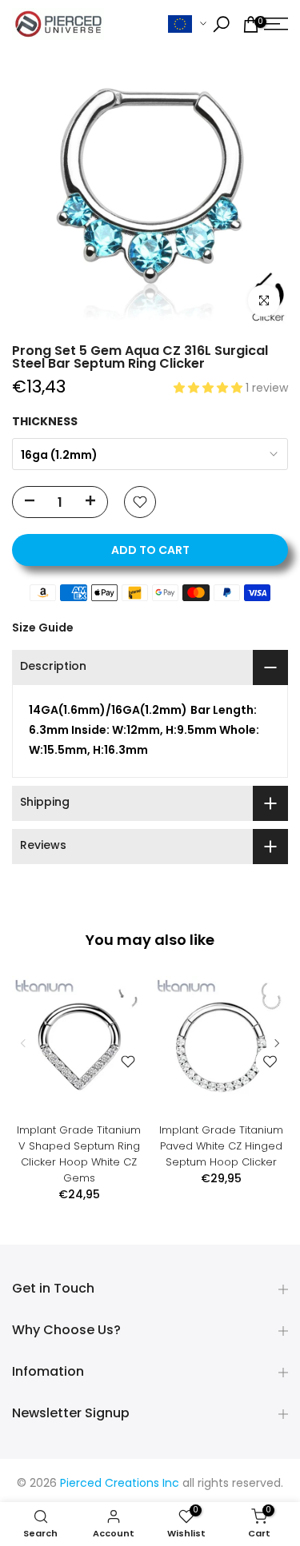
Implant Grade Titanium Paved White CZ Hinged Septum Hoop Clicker (221, 1145)
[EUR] (187, 24)
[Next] (276, 1043)
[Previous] (24, 1043)
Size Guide (43, 628)
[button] (210, 389)
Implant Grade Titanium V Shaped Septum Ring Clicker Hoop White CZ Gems (79, 1153)
